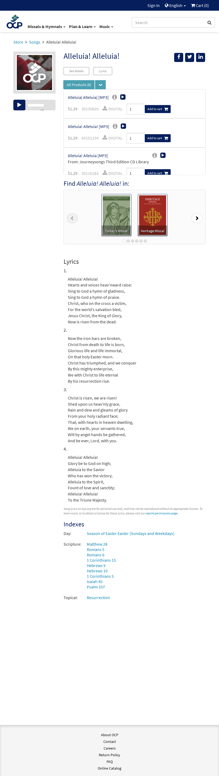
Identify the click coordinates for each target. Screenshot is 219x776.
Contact (109, 741)
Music (105, 26)
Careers (110, 748)
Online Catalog (109, 768)
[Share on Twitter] (189, 57)
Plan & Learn (81, 26)
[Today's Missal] (116, 214)
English (176, 5)
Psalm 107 (96, 586)
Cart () (202, 5)
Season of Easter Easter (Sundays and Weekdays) (130, 533)
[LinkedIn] (200, 57)
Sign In (153, 5)
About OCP (109, 734)
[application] (34, 105)
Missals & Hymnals (45, 26)
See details (76, 71)
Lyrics (103, 71)
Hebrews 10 (97, 570)
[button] (72, 217)
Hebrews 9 (96, 565)
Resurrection (98, 597)
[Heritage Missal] (153, 214)
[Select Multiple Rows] (100, 84)
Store (18, 42)
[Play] (19, 105)
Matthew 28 (97, 544)
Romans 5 (95, 549)
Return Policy (109, 754)
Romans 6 (95, 554)
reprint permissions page (162, 513)
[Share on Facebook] (178, 57)
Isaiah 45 (95, 581)
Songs (34, 42)
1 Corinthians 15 (101, 560)
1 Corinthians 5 (100, 576)
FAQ (110, 761)
